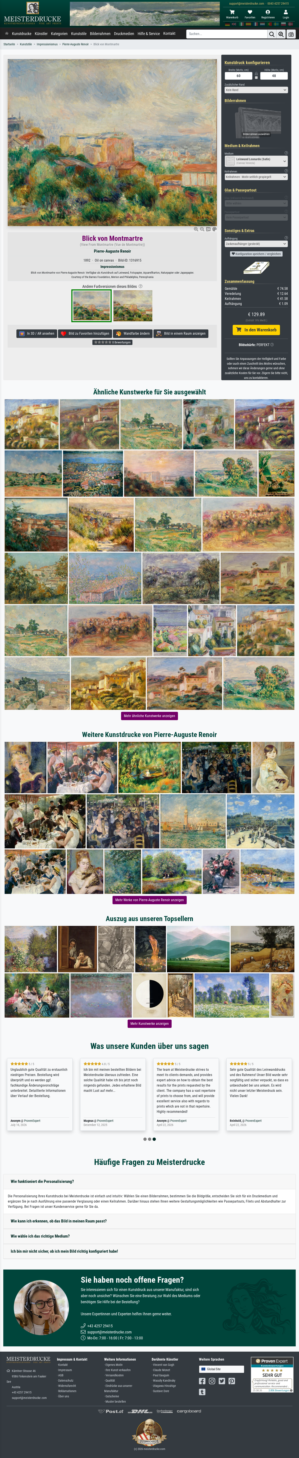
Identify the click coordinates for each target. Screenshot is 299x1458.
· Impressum (64, 1370)
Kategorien (59, 34)
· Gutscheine (111, 1396)
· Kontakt (62, 1365)
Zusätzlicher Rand (234, 84)
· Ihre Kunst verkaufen (117, 1370)
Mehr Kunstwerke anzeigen (149, 1024)
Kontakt (169, 33)
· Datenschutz (65, 1380)
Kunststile (78, 34)
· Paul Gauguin (160, 1375)
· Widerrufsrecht (66, 1386)
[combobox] (256, 90)
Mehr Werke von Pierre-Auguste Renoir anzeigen (149, 900)
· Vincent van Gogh (163, 1365)
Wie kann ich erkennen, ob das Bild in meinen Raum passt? (59, 1221)
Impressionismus (47, 44)
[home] (6, 34)
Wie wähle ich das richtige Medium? (40, 1236)
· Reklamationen (66, 1391)
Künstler (41, 34)
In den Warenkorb (258, 329)
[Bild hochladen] (291, 34)
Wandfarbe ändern (135, 333)
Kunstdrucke (21, 34)
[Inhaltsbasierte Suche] (281, 34)
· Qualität (109, 1380)
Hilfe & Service (149, 34)
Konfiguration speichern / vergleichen (258, 254)
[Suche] (271, 34)
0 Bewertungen (121, 342)
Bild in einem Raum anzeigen (184, 333)
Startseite (9, 44)
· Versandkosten (114, 1375)
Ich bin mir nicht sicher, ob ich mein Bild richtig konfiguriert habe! (64, 1251)
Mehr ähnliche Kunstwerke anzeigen (149, 716)
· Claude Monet (161, 1370)
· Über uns (63, 1396)
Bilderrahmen (100, 34)
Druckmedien (124, 34)
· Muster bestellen (115, 1401)
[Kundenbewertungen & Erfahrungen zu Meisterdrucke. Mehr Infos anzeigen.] (272, 1374)
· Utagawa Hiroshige (164, 1386)
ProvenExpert (32, 1121)
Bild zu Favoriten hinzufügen (87, 333)
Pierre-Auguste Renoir (75, 44)
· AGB (60, 1375)
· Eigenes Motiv (113, 1365)
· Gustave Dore (160, 1391)
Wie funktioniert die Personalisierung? (42, 1181)
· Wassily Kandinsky (163, 1380)
